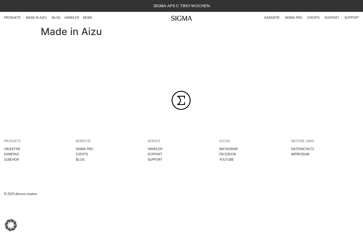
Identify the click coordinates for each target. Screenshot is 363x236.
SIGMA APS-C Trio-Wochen (181, 5)
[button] (11, 225)
